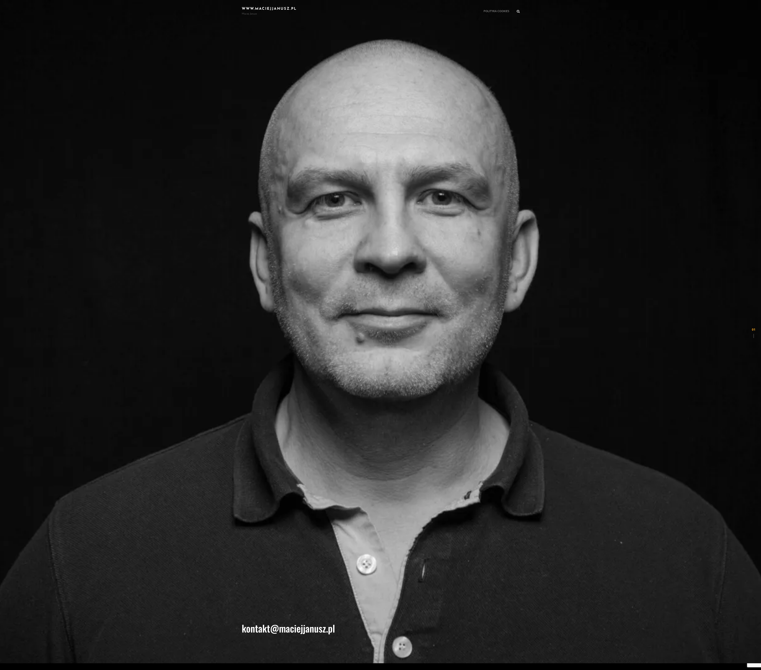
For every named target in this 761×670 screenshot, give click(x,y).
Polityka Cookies (496, 11)
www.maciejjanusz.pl (269, 9)
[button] (753, 335)
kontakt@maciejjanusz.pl (288, 628)
